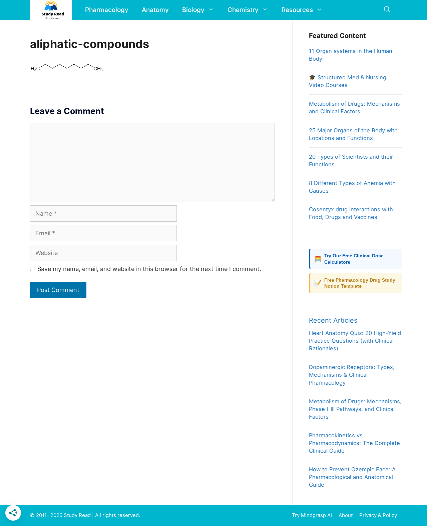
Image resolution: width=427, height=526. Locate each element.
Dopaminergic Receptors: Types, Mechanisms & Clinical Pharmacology (352, 375)
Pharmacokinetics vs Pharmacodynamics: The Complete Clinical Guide (354, 443)
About (346, 515)
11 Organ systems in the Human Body (350, 55)
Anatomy (155, 10)
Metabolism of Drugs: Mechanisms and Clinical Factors (354, 107)
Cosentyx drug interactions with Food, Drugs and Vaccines (351, 213)
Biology (193, 10)
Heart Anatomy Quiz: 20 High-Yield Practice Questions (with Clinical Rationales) (355, 341)
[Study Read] (52, 10)
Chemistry (243, 10)
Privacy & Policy (378, 515)
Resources (297, 10)
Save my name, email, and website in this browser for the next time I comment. (149, 268)
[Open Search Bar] (387, 10)
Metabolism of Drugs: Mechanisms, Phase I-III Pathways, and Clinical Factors (355, 409)
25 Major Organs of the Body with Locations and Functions (353, 134)
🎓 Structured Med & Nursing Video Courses (347, 81)
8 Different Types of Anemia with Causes (352, 187)
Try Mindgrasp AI (312, 515)
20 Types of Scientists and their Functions (351, 160)
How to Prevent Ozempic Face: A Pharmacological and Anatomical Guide (352, 477)
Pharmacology (106, 10)
